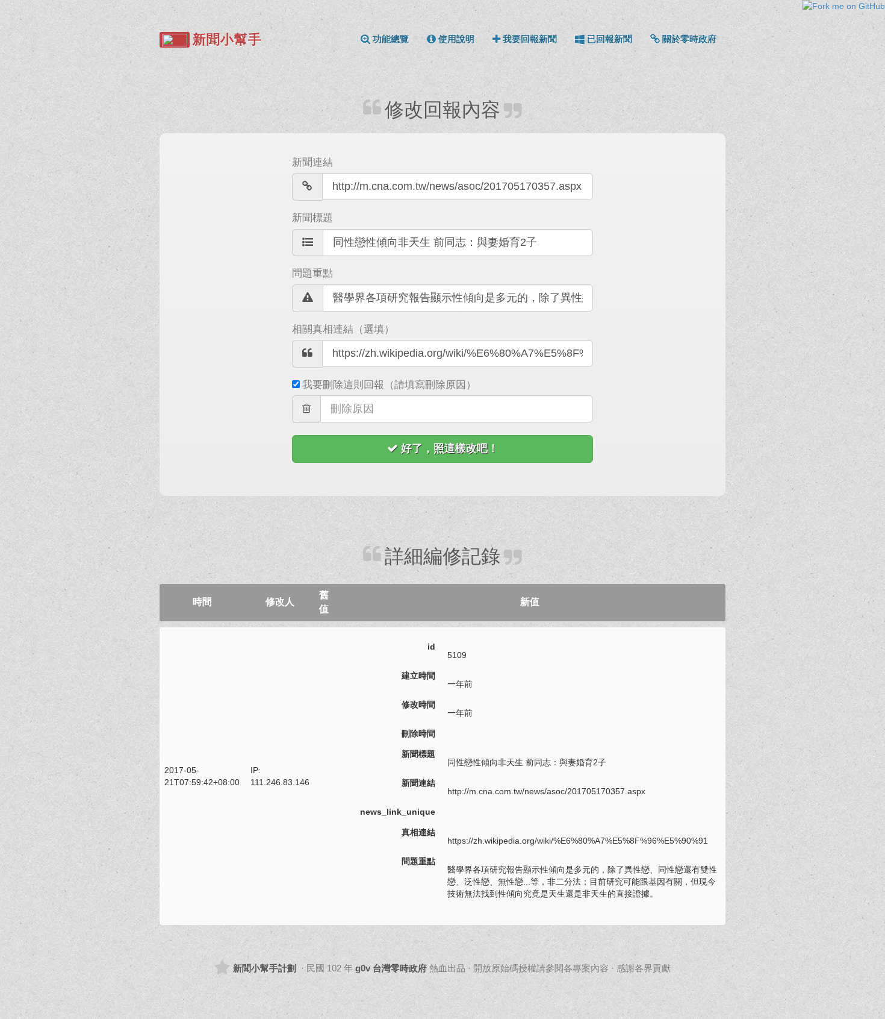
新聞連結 (312, 162)
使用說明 (456, 39)
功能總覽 (391, 39)
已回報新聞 (609, 39)
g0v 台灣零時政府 (391, 968)
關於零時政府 (689, 39)
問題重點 (312, 273)
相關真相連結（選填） (343, 329)
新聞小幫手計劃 (264, 968)
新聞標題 (312, 218)
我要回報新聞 (530, 39)
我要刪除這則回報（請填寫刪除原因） (389, 384)
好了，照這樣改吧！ (449, 448)
